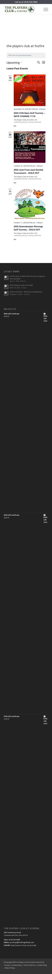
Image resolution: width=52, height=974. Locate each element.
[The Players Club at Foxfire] (21, 9)
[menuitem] (44, 9)
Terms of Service (29, 965)
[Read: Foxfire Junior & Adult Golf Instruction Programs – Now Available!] (6, 277)
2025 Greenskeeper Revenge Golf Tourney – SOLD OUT (28, 228)
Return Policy (10, 968)
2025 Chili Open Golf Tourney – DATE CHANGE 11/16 (29, 114)
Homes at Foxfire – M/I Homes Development (26, 292)
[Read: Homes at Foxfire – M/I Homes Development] (6, 293)
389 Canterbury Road (12, 932)
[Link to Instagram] (42, 971)
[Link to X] (38, 971)
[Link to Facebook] (34, 971)
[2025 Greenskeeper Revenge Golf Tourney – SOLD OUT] (30, 204)
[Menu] (44, 9)
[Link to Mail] (46, 971)
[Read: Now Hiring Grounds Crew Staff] (6, 286)
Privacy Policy (17, 965)
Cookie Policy (42, 965)
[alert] (26, 55)
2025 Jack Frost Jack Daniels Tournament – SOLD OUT (28, 171)
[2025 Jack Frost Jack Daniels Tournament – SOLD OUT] (30, 147)
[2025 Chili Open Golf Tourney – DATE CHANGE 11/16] (30, 90)
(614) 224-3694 (30, 2)
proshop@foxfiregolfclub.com (22, 942)
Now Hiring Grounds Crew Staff (21, 285)
